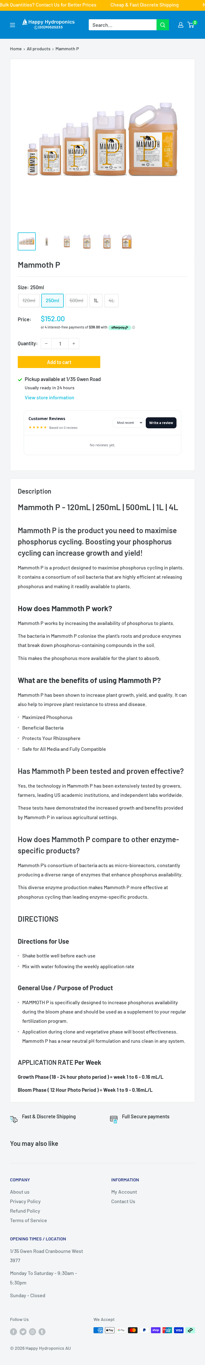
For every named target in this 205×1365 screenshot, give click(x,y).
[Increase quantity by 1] (73, 343)
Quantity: (28, 343)
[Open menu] (12, 25)
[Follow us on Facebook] (13, 1331)
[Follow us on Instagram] (32, 1331)
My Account (124, 1192)
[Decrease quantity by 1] (46, 343)
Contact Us (123, 1201)
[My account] (180, 25)
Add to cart (59, 362)
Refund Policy (25, 1211)
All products (38, 48)
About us (20, 1192)
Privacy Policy (25, 1201)
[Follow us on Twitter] (23, 1331)
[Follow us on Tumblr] (42, 1331)
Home (16, 48)
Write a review (161, 423)
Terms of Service (28, 1220)
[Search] (162, 24)
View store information (49, 397)
